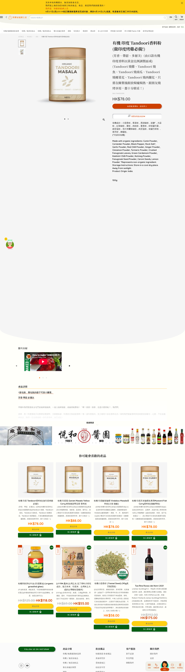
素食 (37, 37)
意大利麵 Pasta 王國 (132, 31)
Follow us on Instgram (36, 649)
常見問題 (130, 658)
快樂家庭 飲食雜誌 (103, 653)
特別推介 (77, 31)
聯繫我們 (130, 663)
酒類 (69, 31)
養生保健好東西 (59, 31)
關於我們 (154, 653)
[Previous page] (28, 81)
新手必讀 (165, 27)
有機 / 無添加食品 (28, 31)
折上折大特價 (103, 31)
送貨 (152, 658)
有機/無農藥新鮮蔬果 (11, 31)
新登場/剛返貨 (148, 31)
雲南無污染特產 (116, 31)
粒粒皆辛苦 (100, 667)
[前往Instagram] (21, 665)
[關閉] (182, 3)
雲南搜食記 (100, 663)
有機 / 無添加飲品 (44, 31)
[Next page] (105, 81)
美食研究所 (100, 658)
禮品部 (92, 31)
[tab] (64, 119)
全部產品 (21, 37)
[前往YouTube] (27, 665)
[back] (6, 17)
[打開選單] (1, 17)
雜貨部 (85, 31)
